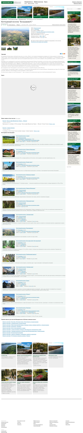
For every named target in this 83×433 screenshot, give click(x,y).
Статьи (36, 3)
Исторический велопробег (17, 332)
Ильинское (3, 425)
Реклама (67, 423)
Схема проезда (11, 24)
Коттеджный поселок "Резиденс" (23, 307)
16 (23, 151)
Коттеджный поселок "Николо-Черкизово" (25, 149)
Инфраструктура (38, 1)
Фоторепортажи (53, 424)
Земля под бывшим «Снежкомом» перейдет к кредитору (23, 334)
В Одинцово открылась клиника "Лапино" (20, 335)
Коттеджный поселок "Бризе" (22, 280)
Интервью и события (53, 425)
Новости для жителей (53, 420)
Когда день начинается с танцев (18, 328)
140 (23, 179)
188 (21, 286)
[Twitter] (62, 54)
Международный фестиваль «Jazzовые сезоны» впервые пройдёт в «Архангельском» (30, 325)
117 (21, 166)
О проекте (67, 420)
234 (21, 299)
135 (23, 258)
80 (20, 179)
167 (23, 141)
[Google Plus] (64, 54)
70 (35, 313)
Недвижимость (29, 1)
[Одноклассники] (63, 54)
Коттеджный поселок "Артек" (23, 135)
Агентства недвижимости (38, 424)
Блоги (26, 3)
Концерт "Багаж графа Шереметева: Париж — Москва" (15, 120)
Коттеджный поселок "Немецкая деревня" (25, 174)
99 (20, 141)
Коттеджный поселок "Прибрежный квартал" (26, 254)
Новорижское (21, 138)
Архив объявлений (36, 425)
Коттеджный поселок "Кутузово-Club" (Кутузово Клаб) (28, 240)
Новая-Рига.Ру (4, 19)
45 (35, 141)
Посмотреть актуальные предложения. (39, 41)
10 (32, 141)
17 (32, 138)
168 (21, 193)
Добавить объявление (77, 1)
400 (43, 36)
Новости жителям (7, 321)
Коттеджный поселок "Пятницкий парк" (25, 201)
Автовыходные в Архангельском (18, 323)
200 (24, 246)
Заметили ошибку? (62, 24)
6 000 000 (22, 245)
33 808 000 (22, 220)
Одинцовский (3, 430)
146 (21, 273)
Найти (79, 8)
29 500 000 (22, 312)
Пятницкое (36, 29)
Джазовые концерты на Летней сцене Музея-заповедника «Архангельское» (28, 331)
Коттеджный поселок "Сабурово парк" (24, 267)
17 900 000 (22, 272)
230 (21, 232)
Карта (45, 1)
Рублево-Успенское (4, 422)
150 (21, 153)
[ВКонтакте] (60, 54)
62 (20, 258)
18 (35, 153)
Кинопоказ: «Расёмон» (16, 326)
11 (23, 282)
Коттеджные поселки (13, 19)
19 (35, 193)
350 (21, 313)
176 (24, 273)
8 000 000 (22, 284)
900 (24, 313)
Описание (4, 24)
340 (40, 36)
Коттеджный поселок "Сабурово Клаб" (25, 214)
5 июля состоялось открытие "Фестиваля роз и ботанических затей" (26, 329)
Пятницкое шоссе (22, 19)
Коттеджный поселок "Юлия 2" (23, 294)
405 (24, 193)
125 (21, 246)
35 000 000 (22, 298)
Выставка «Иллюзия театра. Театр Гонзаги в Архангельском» (25, 321)
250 (24, 221)
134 (21, 221)
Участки (18, 422)
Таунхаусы (19, 424)
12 (35, 221)
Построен (24, 218)
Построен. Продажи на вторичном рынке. (45, 31)
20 (32, 313)
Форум (18, 24)
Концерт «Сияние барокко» (9, 127)
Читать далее (52, 123)
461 (24, 299)
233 (24, 166)
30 (43, 37)
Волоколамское (28, 138)
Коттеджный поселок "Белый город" (24, 162)
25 (24, 206)
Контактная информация (70, 422)
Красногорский (37, 27)
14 (41, 30)
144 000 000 (31, 312)
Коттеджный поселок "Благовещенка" (24, 228)
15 (23, 163)
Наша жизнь (68, 424)
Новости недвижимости (54, 422)
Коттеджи (19, 423)
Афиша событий (31, 3)
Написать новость (78, 3)
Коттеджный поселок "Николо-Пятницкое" (25, 188)
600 (24, 153)
